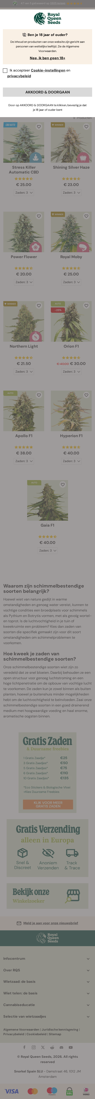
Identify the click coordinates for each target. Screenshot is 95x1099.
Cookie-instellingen (48, 70)
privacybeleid (19, 76)
